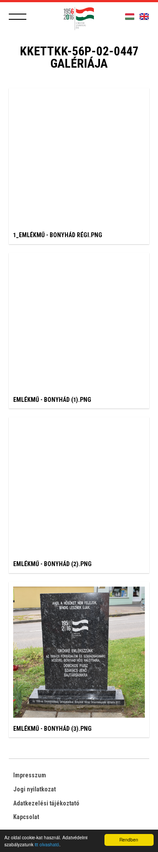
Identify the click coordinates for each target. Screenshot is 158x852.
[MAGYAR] (130, 17)
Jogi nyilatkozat (34, 789)
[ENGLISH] (144, 17)
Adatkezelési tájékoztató (46, 803)
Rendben (128, 839)
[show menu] (17, 16)
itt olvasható (47, 844)
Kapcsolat (26, 816)
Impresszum (29, 775)
